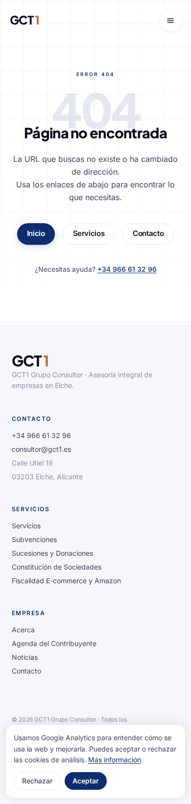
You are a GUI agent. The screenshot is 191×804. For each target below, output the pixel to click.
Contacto (148, 233)
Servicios (89, 233)
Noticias (25, 657)
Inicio (36, 233)
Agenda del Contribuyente (54, 643)
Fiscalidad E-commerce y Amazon (66, 580)
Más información (114, 759)
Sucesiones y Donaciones (52, 553)
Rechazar (37, 781)
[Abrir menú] (170, 20)
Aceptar (85, 781)
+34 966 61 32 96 (127, 269)
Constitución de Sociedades (56, 567)
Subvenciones (34, 539)
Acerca (23, 629)
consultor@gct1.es (41, 449)
